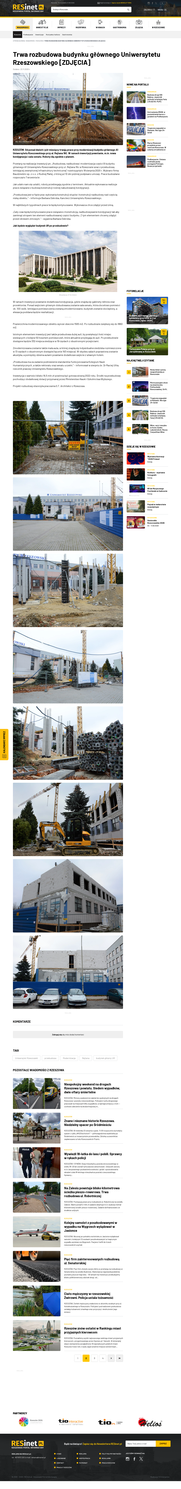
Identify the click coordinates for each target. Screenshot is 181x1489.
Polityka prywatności (111, 1454)
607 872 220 (19, 1457)
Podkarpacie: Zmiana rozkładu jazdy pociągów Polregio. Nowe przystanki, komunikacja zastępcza (157, 163)
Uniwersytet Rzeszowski (26, 1058)
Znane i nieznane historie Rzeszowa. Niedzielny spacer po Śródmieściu (89, 1123)
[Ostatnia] (119, 1358)
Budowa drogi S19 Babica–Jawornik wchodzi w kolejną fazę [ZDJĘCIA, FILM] (157, 98)
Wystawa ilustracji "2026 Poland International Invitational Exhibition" (157, 460)
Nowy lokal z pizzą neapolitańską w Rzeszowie (158, 372)
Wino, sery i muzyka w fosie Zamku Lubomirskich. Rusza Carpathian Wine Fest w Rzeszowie (158, 429)
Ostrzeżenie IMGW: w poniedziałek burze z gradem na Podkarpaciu (157, 114)
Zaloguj (148, 10)
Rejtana (85, 1058)
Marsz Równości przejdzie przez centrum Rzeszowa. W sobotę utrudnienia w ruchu (156, 147)
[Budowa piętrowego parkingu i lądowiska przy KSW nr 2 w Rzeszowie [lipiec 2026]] (147, 310)
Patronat (83, 1463)
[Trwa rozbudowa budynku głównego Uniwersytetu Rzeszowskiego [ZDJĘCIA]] (68, 437)
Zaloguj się (57, 1034)
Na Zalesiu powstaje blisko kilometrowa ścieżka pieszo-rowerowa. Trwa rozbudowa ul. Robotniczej (92, 1192)
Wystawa (151, 454)
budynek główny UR (105, 1058)
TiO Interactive (163, 1477)
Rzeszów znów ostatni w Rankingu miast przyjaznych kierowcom (92, 1330)
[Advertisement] (147, 190)
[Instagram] (129, 1460)
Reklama (82, 1454)
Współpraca (84, 1458)
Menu (160, 10)
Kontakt (60, 1463)
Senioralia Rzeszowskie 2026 (156, 521)
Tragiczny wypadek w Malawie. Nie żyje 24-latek (156, 130)
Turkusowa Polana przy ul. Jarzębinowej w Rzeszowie (142, 350)
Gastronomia (67, 34)
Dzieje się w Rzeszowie (141, 446)
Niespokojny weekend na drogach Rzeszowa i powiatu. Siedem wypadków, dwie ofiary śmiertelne (92, 1088)
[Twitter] (142, 1460)
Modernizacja (69, 1058)
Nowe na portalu (138, 84)
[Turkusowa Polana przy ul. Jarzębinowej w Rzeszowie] (147, 341)
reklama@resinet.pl (38, 1457)
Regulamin (106, 1458)
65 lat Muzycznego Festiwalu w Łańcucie (157, 489)
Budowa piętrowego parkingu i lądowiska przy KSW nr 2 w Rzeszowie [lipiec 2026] (144, 318)
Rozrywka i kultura (53, 34)
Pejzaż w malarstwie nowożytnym (156, 505)
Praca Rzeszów (108, 1463)
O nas (59, 1454)
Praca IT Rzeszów (64, 1467)
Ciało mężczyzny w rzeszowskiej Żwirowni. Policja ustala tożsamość (88, 1295)
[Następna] (111, 1358)
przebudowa (50, 1058)
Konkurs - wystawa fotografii (156, 473)
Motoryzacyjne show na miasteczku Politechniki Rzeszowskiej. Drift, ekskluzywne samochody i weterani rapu (159, 389)
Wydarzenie (152, 517)
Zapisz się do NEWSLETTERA (121, 3)
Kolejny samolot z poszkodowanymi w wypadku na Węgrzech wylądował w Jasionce (90, 1226)
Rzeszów (17, 34)
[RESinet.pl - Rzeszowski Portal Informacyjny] (28, 11)
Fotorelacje (135, 291)
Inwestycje (39, 34)
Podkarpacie (28, 34)
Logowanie (61, 1458)
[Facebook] (135, 1460)
